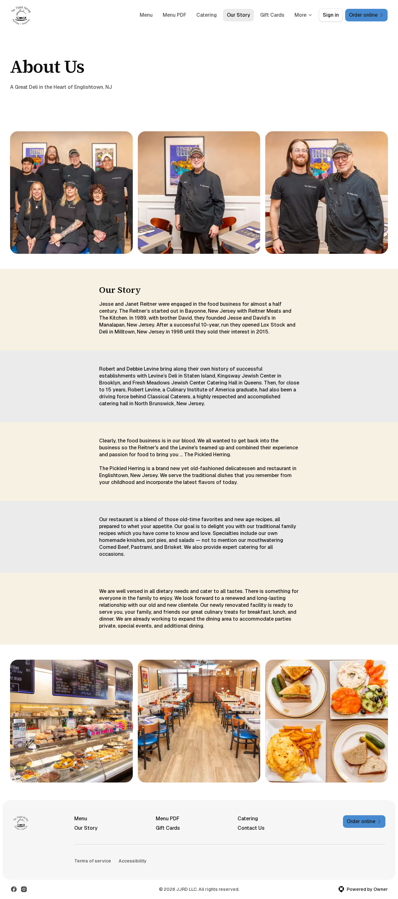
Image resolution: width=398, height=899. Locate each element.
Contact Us (251, 828)
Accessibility (133, 861)
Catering (206, 15)
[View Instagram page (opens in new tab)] (24, 889)
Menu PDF (174, 15)
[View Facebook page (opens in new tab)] (14, 889)
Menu (146, 15)
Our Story (238, 15)
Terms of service (92, 861)
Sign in (331, 15)
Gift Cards (272, 15)
